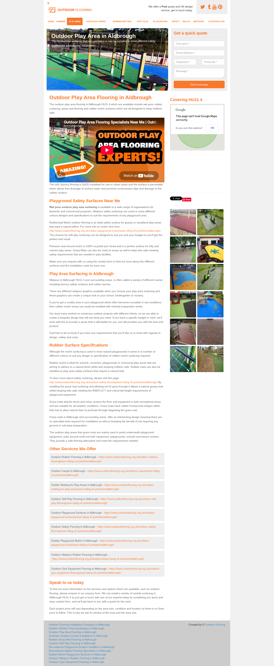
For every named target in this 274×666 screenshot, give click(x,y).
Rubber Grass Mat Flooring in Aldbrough (73, 639)
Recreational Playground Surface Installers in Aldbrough (82, 646)
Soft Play (142, 21)
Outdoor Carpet (96, 21)
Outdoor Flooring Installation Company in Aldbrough (79, 624)
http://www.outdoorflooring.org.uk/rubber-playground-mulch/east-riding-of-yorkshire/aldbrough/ (105, 230)
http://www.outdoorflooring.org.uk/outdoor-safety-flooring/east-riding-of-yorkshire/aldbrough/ (103, 382)
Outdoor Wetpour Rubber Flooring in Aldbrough (77, 658)
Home (51, 21)
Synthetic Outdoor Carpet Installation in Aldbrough (78, 635)
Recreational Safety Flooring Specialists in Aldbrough (80, 650)
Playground (160, 21)
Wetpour (198, 21)
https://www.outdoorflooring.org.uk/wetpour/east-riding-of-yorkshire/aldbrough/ (98, 558)
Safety (176, 21)
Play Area (75, 21)
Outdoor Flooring (215, 624)
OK (212, 127)
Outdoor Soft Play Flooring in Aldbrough (72, 643)
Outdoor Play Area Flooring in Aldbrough (72, 632)
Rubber (60, 21)
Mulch (186, 21)
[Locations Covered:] (48, 3)
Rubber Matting (122, 21)
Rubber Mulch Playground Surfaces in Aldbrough (77, 654)
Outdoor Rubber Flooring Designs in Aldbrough (76, 628)
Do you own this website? (189, 128)
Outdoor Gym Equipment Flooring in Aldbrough (76, 661)
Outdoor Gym (216, 21)
